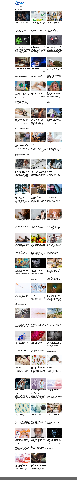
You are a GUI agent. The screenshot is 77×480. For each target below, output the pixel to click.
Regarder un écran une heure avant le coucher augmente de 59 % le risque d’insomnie (54, 196)
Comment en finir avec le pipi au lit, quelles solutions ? (38, 319)
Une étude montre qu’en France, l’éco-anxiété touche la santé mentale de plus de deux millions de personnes (22, 93)
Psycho (49, 2)
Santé (30, 2)
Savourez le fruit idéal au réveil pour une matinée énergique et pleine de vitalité (38, 245)
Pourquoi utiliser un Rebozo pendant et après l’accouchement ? (37, 343)
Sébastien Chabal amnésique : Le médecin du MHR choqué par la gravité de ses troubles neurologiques (22, 196)
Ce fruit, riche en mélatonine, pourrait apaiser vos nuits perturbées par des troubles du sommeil (54, 271)
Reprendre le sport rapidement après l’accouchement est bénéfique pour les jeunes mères (22, 245)
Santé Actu (17, 6)
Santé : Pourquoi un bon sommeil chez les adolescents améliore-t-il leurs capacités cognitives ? (54, 70)
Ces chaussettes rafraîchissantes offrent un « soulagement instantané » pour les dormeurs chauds (22, 416)
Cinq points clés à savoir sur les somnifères (54, 170)
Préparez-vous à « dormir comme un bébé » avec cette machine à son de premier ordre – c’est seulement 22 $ (38, 416)
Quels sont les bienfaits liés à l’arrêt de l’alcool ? (21, 319)
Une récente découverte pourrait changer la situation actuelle (38, 143)
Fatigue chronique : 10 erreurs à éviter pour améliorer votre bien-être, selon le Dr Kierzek (22, 171)
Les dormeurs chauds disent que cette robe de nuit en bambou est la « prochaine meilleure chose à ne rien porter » (38, 391)
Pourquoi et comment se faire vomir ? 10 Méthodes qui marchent (22, 343)
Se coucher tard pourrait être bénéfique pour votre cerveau (37, 120)
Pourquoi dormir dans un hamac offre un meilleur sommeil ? (54, 319)
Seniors (60, 2)
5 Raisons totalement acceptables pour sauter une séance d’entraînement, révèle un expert (22, 391)
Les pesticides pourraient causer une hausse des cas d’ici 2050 (54, 143)
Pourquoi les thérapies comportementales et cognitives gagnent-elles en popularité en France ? (22, 144)
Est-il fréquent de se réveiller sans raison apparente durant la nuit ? (22, 120)
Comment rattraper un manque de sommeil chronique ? (22, 69)
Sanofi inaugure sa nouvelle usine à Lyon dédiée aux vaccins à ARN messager (54, 120)
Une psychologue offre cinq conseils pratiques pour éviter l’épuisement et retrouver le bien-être (37, 196)
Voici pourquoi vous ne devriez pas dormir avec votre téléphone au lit (38, 465)
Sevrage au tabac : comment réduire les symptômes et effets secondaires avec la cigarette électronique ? (22, 295)
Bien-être (43, 2)
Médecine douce (36, 2)
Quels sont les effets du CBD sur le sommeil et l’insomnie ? (22, 46)
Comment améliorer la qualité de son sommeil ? (54, 366)
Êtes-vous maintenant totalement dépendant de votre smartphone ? (22, 270)
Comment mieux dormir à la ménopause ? (21, 366)
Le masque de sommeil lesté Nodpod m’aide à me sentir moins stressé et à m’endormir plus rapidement (22, 441)
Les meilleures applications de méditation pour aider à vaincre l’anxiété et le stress (22, 465)
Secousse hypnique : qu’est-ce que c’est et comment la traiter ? (54, 343)
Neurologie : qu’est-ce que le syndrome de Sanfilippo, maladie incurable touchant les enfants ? (38, 171)
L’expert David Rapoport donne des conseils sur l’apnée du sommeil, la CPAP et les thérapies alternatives (38, 441)
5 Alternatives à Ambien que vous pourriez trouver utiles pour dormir (54, 416)
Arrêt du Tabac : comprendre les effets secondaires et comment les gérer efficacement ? (54, 295)
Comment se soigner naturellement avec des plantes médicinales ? (38, 367)
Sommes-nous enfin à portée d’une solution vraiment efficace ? (37, 93)
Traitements (59, 478)
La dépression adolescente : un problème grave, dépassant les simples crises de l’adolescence (38, 221)
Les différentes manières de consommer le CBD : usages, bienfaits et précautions (53, 24)
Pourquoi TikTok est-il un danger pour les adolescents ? (38, 46)
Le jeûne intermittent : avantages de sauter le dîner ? (54, 46)
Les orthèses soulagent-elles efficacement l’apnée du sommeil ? (37, 270)
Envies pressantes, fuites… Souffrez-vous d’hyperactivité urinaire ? (53, 221)
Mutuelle (54, 2)
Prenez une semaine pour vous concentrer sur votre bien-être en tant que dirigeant (54, 245)
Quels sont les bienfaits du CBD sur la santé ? (38, 294)
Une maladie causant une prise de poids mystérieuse (22, 220)
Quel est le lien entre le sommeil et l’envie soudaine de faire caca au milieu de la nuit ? (54, 440)
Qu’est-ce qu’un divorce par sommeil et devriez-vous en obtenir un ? (53, 391)
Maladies (56, 478)
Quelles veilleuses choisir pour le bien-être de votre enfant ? (38, 69)
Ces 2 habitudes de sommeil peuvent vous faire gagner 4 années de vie (21, 24)
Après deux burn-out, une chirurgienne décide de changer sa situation (54, 93)
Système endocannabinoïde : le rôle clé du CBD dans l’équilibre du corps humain (38, 24)
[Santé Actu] (21, 2)
